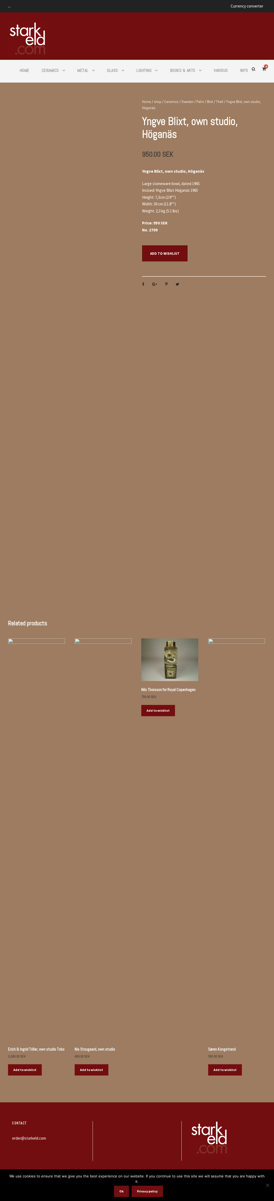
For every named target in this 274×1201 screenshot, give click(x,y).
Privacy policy (147, 1191)
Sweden (187, 101)
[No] (267, 1185)
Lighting (143, 70)
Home (24, 70)
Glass (112, 70)
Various (221, 70)
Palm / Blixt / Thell (209, 101)
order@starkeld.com (29, 1138)
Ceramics (50, 70)
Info (244, 70)
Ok (121, 1191)
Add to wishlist (165, 253)
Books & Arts (182, 70)
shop (157, 101)
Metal (83, 70)
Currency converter (247, 6)
